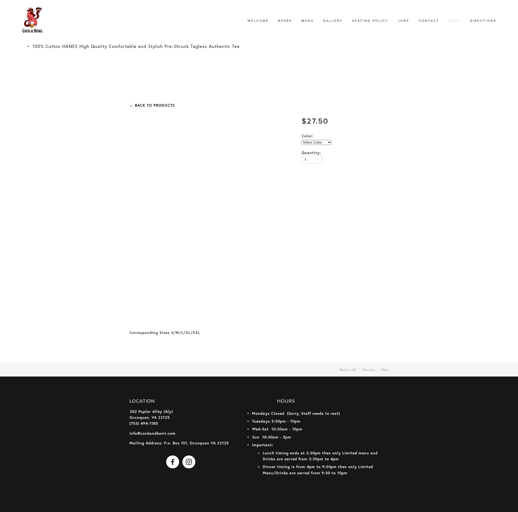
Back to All (348, 370)
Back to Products (152, 105)
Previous (368, 370)
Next (384, 370)
